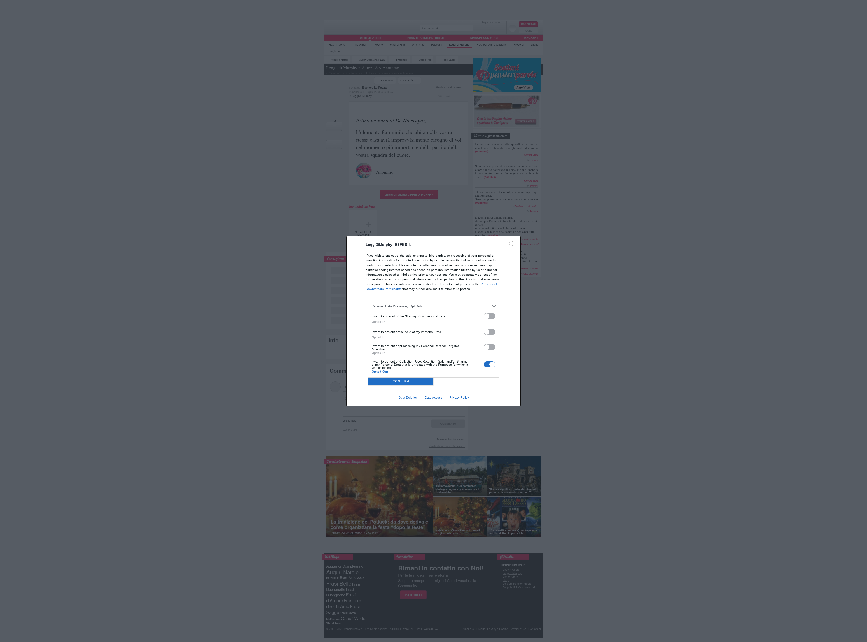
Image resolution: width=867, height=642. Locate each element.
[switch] (489, 316)
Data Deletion (408, 397)
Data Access (433, 397)
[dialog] (433, 321)
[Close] (511, 245)
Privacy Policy (459, 397)
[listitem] (433, 306)
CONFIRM (401, 381)
